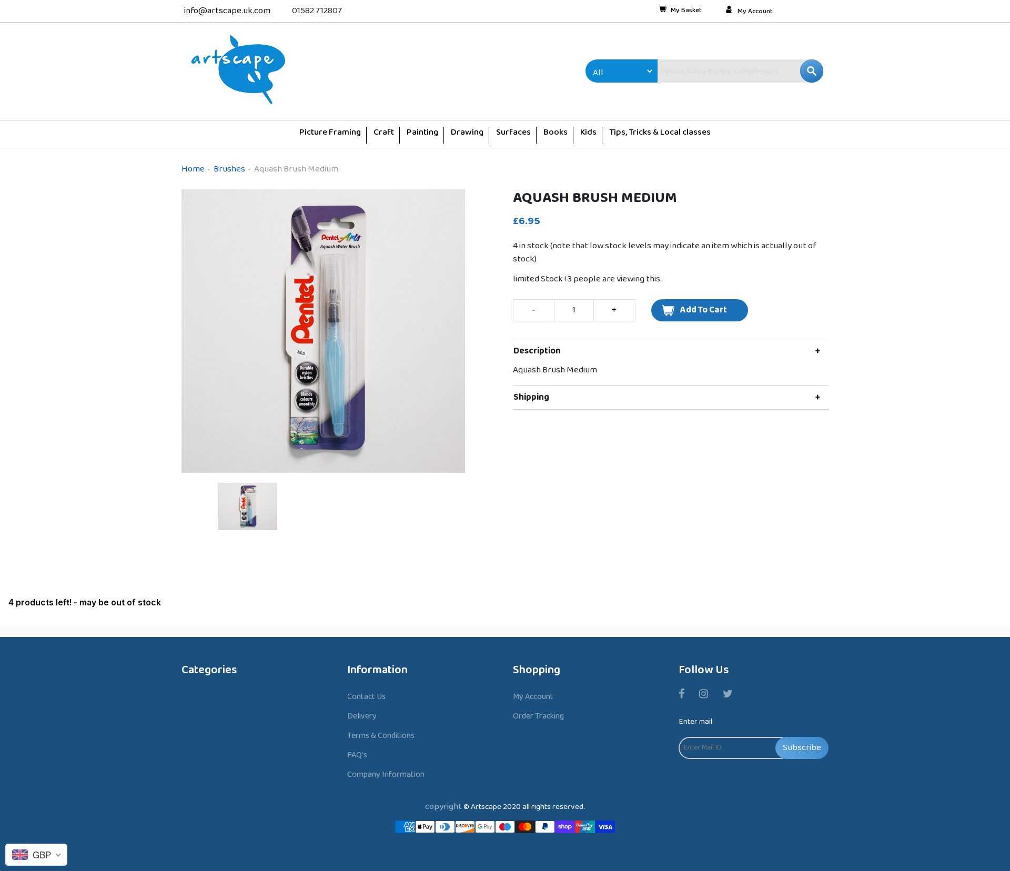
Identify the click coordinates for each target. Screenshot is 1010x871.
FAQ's (357, 755)
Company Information (386, 774)
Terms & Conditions (381, 735)
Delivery (362, 716)
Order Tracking (538, 716)
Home (193, 169)
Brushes (229, 169)
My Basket (686, 11)
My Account (755, 11)
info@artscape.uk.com (227, 10)
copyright (443, 806)
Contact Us (366, 697)
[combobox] (718, 71)
